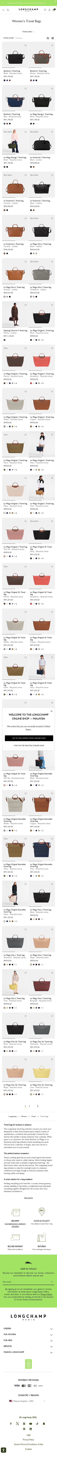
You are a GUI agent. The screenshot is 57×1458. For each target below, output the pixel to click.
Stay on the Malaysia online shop (29, 746)
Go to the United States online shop (29, 738)
